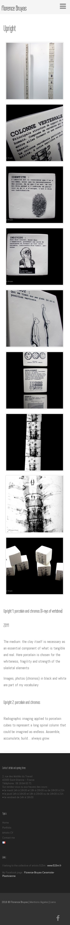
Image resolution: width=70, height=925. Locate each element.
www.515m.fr (54, 865)
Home (5, 822)
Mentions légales (39, 902)
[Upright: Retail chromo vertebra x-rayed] (34, 504)
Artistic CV (7, 832)
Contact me (8, 837)
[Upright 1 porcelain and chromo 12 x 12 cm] (34, 133)
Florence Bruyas (14, 8)
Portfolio (6, 827)
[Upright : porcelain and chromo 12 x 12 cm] (34, 195)
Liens (53, 902)
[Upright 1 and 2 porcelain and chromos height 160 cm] (34, 71)
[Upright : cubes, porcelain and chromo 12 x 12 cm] (34, 566)
